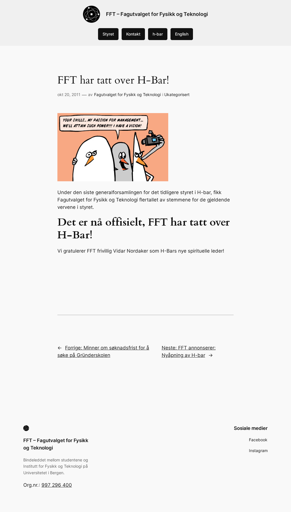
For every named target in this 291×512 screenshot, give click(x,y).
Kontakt (133, 34)
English (181, 34)
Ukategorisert (177, 94)
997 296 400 (56, 485)
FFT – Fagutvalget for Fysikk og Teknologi (157, 14)
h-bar (158, 34)
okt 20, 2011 (68, 94)
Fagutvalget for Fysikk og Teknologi (127, 94)
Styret (108, 34)
